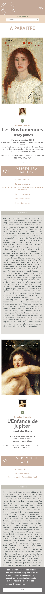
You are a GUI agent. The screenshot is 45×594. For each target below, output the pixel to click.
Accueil (19, 16)
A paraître (25, 16)
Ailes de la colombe (22, 203)
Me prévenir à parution (26, 171)
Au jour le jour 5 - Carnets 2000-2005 (22, 477)
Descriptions (22, 213)
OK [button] (22, 590)
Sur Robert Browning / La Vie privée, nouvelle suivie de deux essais (22, 189)
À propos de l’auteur (22, 180)
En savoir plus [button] (19, 584)
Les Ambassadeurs (22, 194)
